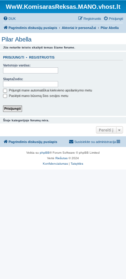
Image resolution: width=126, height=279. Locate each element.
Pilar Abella (16, 39)
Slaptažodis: (13, 79)
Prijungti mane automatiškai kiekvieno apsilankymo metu (50, 90)
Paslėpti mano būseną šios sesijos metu (38, 96)
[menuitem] (9, 18)
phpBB (45, 152)
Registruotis (41, 57)
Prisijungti (13, 57)
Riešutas (61, 158)
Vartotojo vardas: (17, 65)
